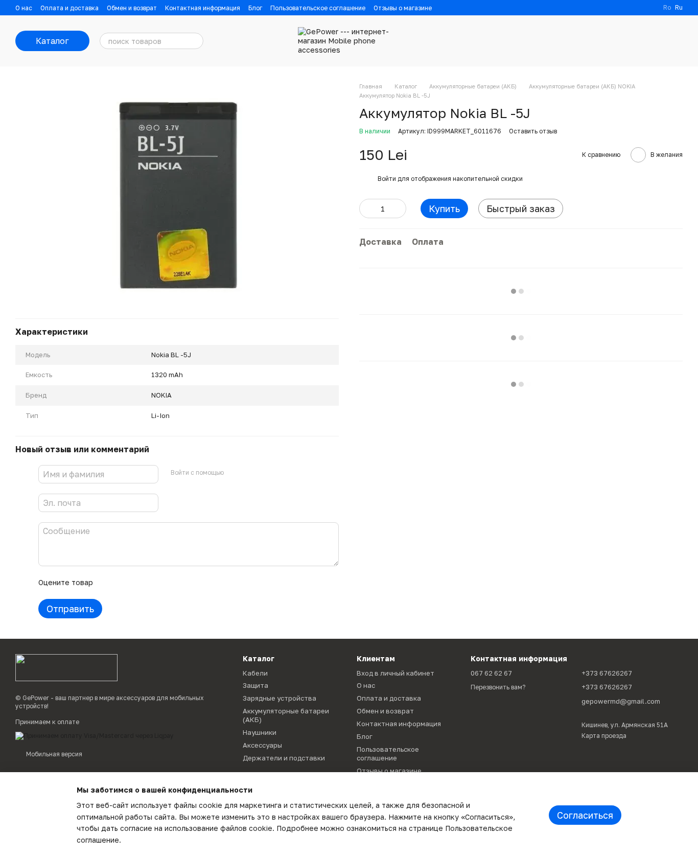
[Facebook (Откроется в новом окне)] (649, 8)
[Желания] (621, 41)
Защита (255, 685)
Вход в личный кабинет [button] (395, 673)
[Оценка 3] (142, 582)
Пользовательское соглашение (317, 8)
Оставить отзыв (533, 131)
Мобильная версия (53, 754)
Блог (255, 8)
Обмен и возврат (132, 8)
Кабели (255, 673)
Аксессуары (262, 745)
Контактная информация (202, 8)
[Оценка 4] (159, 582)
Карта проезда (603, 735)
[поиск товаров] (195, 41)
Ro (667, 8)
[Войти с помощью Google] (251, 473)
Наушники (259, 732)
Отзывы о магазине (403, 8)
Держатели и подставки (284, 758)
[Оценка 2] (126, 582)
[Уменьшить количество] (367, 208)
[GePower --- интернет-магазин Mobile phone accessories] (66, 667)
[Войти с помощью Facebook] (235, 473)
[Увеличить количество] (398, 208)
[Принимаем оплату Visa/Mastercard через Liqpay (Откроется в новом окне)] (94, 735)
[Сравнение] (595, 41)
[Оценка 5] (175, 582)
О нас (23, 8)
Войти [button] (387, 178)
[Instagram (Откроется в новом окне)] (637, 8)
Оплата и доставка (69, 8)
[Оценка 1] (110, 582)
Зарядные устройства (279, 698)
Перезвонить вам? (498, 687)
